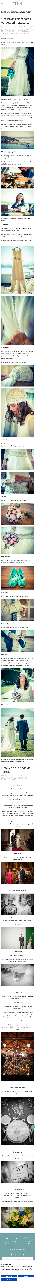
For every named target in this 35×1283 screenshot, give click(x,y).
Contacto (22, 1246)
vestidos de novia (8, 33)
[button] (2, 3)
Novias (6, 1241)
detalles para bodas (25, 29)
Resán (18, 560)
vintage (19, 33)
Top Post (25, 31)
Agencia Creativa (11, 1243)
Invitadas (16, 1241)
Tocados (18, 31)
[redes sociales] (11, 1254)
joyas (14, 30)
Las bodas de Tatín (18, 26)
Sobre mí (12, 1246)
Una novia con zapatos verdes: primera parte (16, 20)
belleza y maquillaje (24, 28)
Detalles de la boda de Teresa (15, 770)
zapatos (26, 33)
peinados (4, 31)
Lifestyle (27, 1241)
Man (24, 627)
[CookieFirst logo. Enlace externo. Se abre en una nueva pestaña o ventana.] (2, 1262)
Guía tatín (26, 1243)
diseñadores (6, 30)
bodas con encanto (8, 29)
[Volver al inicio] (17, 3)
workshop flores (17, 859)
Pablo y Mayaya (21, 362)
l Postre (14, 124)
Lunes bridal (22, 30)
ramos (11, 31)
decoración (13, 778)
